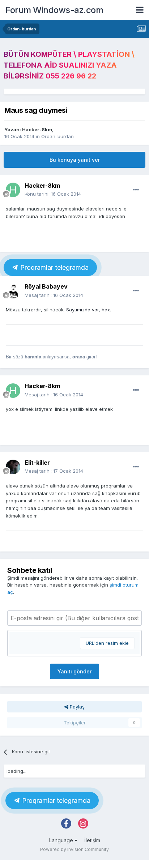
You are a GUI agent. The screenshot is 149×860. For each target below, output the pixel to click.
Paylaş (76, 707)
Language (61, 840)
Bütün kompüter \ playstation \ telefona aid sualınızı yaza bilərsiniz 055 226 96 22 (69, 65)
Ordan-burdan (57, 136)
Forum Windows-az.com (54, 10)
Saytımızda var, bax (88, 309)
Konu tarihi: (53, 194)
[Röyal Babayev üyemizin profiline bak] (13, 291)
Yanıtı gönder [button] (74, 671)
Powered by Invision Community (74, 849)
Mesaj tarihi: (54, 295)
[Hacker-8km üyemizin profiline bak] (13, 190)
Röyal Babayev (46, 286)
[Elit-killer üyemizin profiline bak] (13, 467)
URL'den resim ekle (107, 643)
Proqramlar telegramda (53, 267)
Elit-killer (37, 462)
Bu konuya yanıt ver (75, 160)
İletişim (92, 840)
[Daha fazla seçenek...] (136, 190)
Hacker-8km (37, 129)
